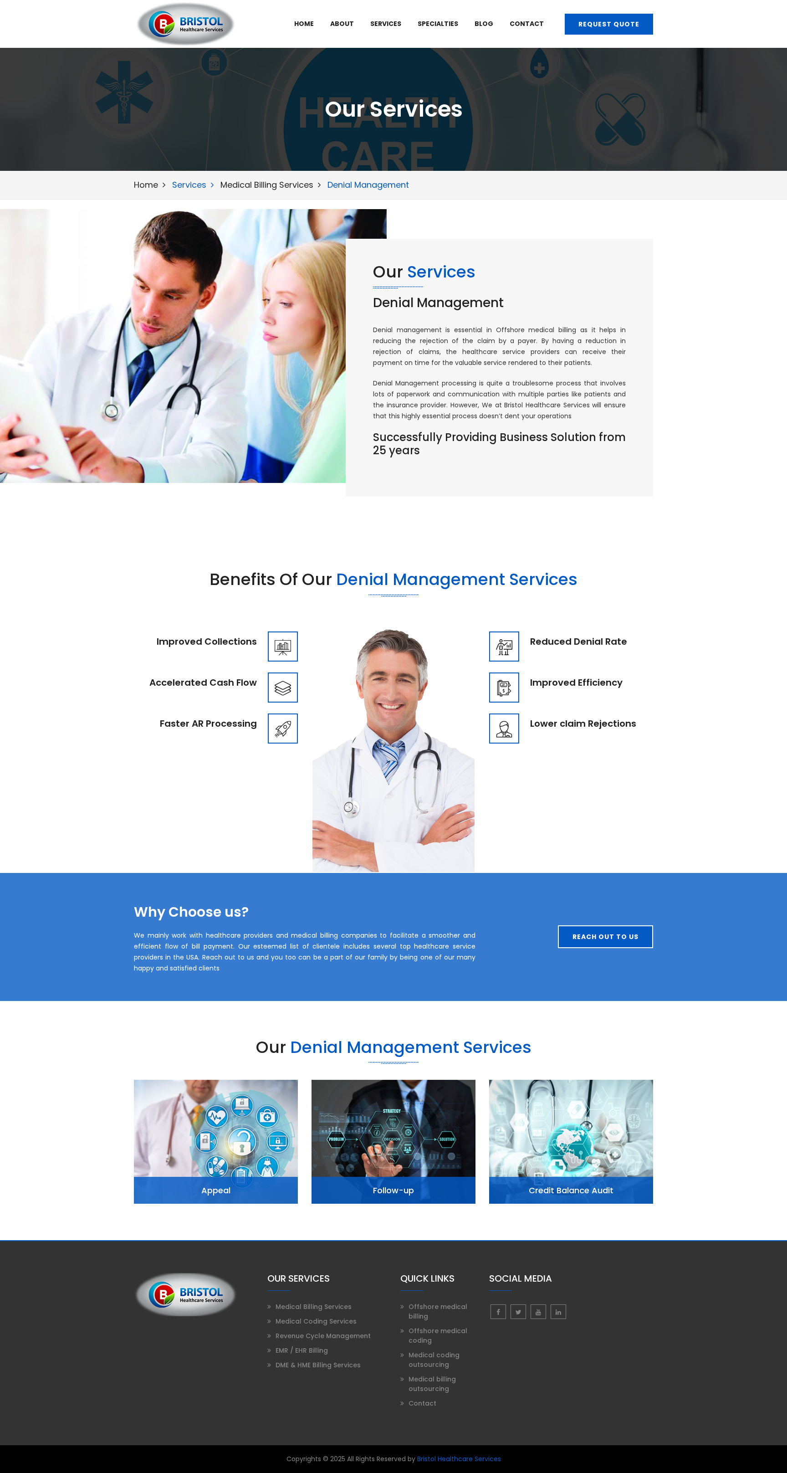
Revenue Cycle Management (323, 1335)
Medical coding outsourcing (434, 1359)
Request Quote (608, 24)
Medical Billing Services (266, 184)
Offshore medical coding (438, 1335)
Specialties (438, 24)
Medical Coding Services (316, 1321)
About (342, 24)
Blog (484, 24)
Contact (527, 24)
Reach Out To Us (605, 936)
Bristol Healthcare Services (459, 1458)
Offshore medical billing (438, 1311)
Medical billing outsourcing (432, 1384)
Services (385, 24)
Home (304, 24)
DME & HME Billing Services (318, 1365)
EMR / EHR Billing (302, 1350)
